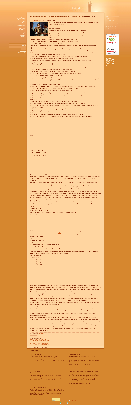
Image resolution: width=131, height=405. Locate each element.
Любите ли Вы (36, 52)
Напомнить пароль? (21, 52)
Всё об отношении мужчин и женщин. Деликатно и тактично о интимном (53, 16)
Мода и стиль (21, 31)
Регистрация (23, 51)
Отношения (22, 28)
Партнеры (22, 35)
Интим (23, 26)
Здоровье (22, 17)
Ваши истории (21, 29)
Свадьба (23, 22)
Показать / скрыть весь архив (111, 66)
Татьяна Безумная (35, 20)
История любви (21, 18)
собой (59, 233)
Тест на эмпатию (34, 342)
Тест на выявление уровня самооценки (40, 344)
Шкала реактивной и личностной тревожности (41, 340)
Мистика (22, 24)
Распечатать (42, 333)
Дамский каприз (21, 25)
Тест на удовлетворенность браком (39, 343)
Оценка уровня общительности (38, 339)
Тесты (23, 32)
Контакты (22, 36)
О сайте (23, 33)
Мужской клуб (21, 19)
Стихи (23, 21)
